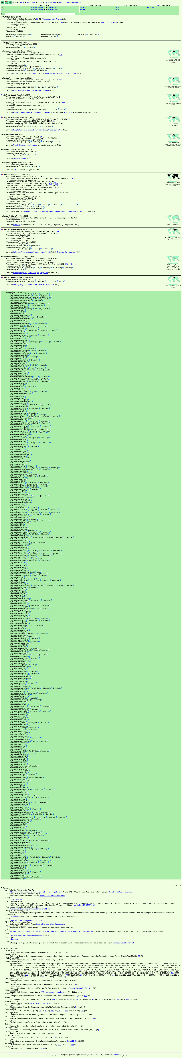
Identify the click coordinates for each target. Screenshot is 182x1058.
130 (58, 187)
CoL (28, 34)
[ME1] (12, 56)
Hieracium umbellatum (21, 112)
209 (56, 184)
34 (79, 1026)
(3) (44, 218)
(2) (49, 123)
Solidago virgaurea (42, 90)
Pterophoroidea (50, 2)
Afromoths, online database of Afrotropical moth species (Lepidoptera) (36, 892)
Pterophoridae (63, 2)
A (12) (45, 187)
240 (57, 185)
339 (74, 984)
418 (57, 233)
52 (65, 952)
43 (53, 260)
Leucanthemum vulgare (58, 211)
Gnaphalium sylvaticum (22, 130)
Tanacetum (72, 211)
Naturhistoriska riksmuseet (32, 935)
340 (61, 55)
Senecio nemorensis (36, 252)
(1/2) (45, 121)
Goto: (3, 14)
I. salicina (29, 145)
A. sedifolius (29, 90)
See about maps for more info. (124, 943)
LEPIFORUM (35, 67)
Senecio (47, 252)
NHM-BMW (19, 36)
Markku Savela (116, 1054)
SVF (58, 68)
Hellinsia (83, 7)
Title (172, 973)
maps (173, 62)
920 (66, 264)
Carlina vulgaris (71, 73)
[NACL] (23, 21)
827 (72, 1045)
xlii (40, 1011)
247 (63, 102)
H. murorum (68, 112)
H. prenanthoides (37, 112)
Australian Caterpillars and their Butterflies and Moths (30, 909)
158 (76, 999)
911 (54, 1037)
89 (61, 97)
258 (59, 138)
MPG (18, 206)
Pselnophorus (52, 7)
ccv (82, 1011)
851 (58, 231)
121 (113, 975)
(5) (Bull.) (46, 80)
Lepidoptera (30, 2)
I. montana (34, 73)
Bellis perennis (48, 285)
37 (37, 19)
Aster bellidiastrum (35, 285)
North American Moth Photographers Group (26, 920)
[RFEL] (18, 26)
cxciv (66, 1011)
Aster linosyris (18, 90)
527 (50, 184)
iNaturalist (9, 36)
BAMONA (68, 268)
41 (54, 262)
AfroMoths (22, 34)
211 (87, 1015)
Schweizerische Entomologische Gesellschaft (27, 931)
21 (62, 22)
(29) (48, 185)
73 (67, 975)
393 (118, 999)
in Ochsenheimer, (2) (47, 102)
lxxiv (60, 80)
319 (42, 1049)
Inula (15, 73)
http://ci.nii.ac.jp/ (16, 899)
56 (55, 182)
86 (54, 121)
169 (164, 975)
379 (69, 119)
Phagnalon (44, 273)
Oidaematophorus (37, 7)
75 (139, 956)
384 (40, 136)
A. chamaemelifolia (55, 130)
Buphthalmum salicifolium (54, 73)
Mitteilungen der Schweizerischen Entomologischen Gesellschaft (69, 931)
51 (72, 264)
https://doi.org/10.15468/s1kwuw (120, 892)
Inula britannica (19, 145)
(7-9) (48, 138)
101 (85, 996)
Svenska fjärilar (16, 935)
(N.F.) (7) (44, 22)
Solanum (83, 211)
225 (27, 977)
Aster (15, 170)
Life (15, 2)
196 (127, 999)
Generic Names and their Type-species (50, 924)
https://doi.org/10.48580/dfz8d (84, 905)
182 (102, 999)
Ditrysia (40, 2)
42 (46, 1011)
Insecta (21, 2)
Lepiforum (14, 916)
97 (81, 975)
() (117, 7)
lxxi (52, 1011)
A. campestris (43, 211)
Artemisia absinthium (39, 130)
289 (43, 977)
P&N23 (15, 34)
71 (59, 1011)
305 (92, 999)
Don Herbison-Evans (70, 205)
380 (44, 176)
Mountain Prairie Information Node (52, 896)
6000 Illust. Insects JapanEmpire (51, 193)
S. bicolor (60, 252)
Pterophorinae (76, 2)
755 (59, 1045)
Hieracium (48, 112)
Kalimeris (16, 225)
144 (53, 999)
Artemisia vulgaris (20, 158)
